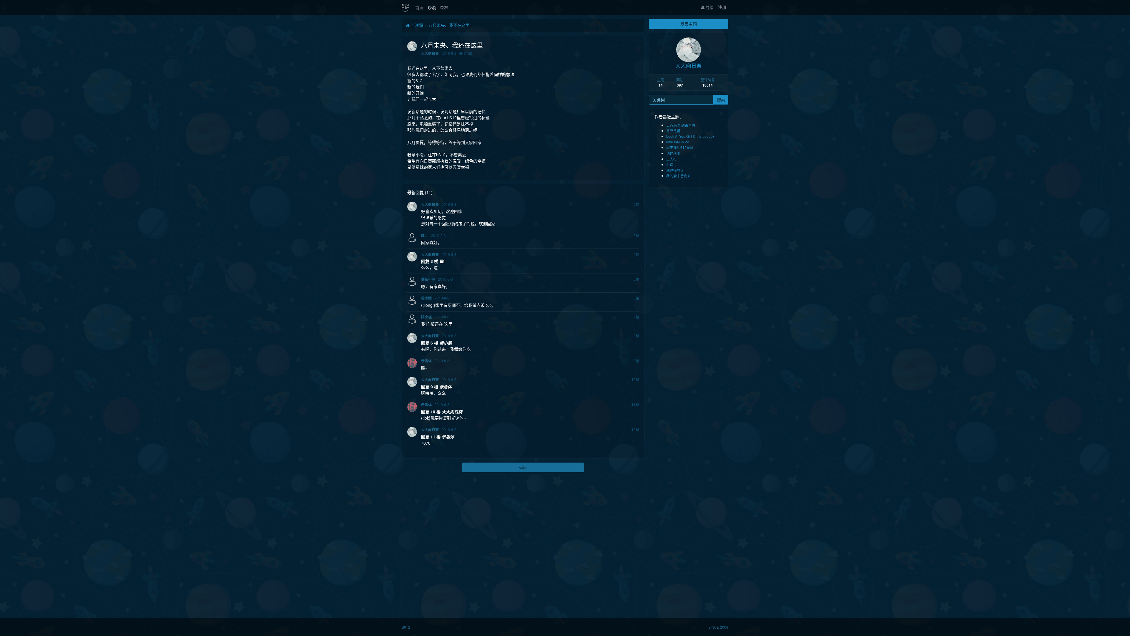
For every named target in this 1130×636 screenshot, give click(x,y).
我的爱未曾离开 (678, 175)
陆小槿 (426, 316)
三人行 (671, 158)
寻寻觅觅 (673, 130)
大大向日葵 (430, 53)
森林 (444, 7)
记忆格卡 (673, 153)
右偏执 (671, 164)
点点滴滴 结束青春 (680, 124)
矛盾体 (426, 360)
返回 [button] (523, 467)
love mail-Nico (677, 141)
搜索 (721, 99)
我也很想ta (674, 170)
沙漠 (432, 7)
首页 (419, 7)
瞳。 (424, 235)
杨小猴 (426, 298)
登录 (709, 7)
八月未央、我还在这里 (449, 25)
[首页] (408, 25)
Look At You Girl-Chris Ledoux (690, 136)
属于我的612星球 (680, 147)
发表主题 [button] (688, 24)
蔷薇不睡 (428, 279)
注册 (722, 7)
